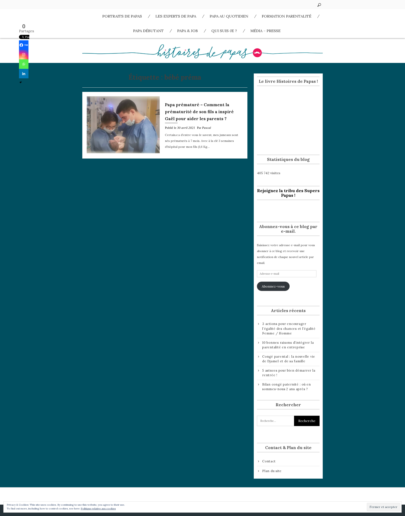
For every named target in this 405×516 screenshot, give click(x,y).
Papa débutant (148, 30)
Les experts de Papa (175, 16)
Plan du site (272, 471)
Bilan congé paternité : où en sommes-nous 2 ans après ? (286, 386)
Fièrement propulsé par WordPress (196, 510)
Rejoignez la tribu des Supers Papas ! (288, 193)
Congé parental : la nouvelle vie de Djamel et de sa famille (288, 358)
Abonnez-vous (273, 286)
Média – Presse (265, 30)
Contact (268, 461)
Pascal (206, 127)
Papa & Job (187, 30)
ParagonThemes (277, 510)
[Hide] (20, 82)
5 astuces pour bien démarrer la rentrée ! (288, 372)
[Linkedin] (23, 73)
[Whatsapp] (23, 64)
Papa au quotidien (229, 16)
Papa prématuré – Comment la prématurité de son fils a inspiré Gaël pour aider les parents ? (199, 111)
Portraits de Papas (122, 16)
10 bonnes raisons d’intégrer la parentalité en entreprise (288, 345)
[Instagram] (23, 54)
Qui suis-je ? (224, 30)
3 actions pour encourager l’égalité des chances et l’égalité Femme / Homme (289, 328)
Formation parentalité (286, 16)
